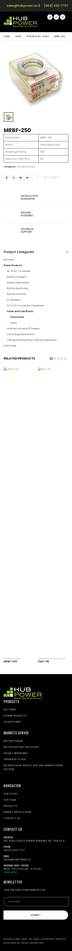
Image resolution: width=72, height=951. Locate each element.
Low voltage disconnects (21, 334)
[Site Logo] (20, 22)
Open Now (10, 872)
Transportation (15, 759)
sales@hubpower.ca (21, 6)
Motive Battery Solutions (21, 747)
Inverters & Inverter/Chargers (23, 328)
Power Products (13, 265)
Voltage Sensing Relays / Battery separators (32, 340)
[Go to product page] (19, 510)
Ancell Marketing (32, 942)
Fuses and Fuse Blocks (20, 311)
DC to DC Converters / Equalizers (25, 305)
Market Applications (17, 812)
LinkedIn (20, 178)
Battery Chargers (16, 276)
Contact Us (12, 818)
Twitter (14, 178)
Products (10, 806)
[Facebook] (50, 17)
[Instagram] (62, 17)
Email (34, 178)
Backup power (13, 741)
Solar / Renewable (16, 753)
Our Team (10, 799)
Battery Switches (16, 294)
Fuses (32, 166)
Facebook (7, 178)
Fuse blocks (22, 166)
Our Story (10, 793)
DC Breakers (14, 299)
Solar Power (10, 345)
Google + (28, 178)
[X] (56, 17)
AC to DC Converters (19, 271)
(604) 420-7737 (55, 6)
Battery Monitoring (17, 288)
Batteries (9, 259)
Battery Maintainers (18, 282)
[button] (64, 24)
